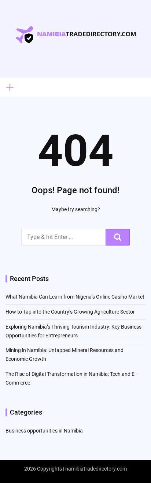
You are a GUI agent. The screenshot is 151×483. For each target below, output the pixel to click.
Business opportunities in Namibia (44, 431)
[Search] (118, 237)
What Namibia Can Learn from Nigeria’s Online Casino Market (74, 297)
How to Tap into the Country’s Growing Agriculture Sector (70, 312)
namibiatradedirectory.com (96, 469)
